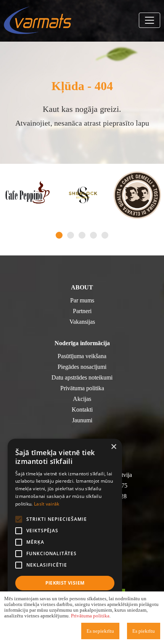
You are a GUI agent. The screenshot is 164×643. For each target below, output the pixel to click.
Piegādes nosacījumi (82, 367)
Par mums (82, 300)
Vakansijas (82, 321)
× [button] (113, 447)
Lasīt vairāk (46, 504)
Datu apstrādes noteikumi (82, 377)
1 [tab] (59, 235)
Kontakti (82, 409)
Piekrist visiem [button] (65, 583)
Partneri (82, 311)
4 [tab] (93, 235)
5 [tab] (104, 235)
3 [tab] (82, 235)
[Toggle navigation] (149, 20)
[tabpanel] (27, 195)
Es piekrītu (143, 631)
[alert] (65, 537)
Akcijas (82, 399)
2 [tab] (70, 235)
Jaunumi (82, 420)
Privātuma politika (82, 388)
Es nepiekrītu (100, 631)
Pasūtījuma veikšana (82, 356)
